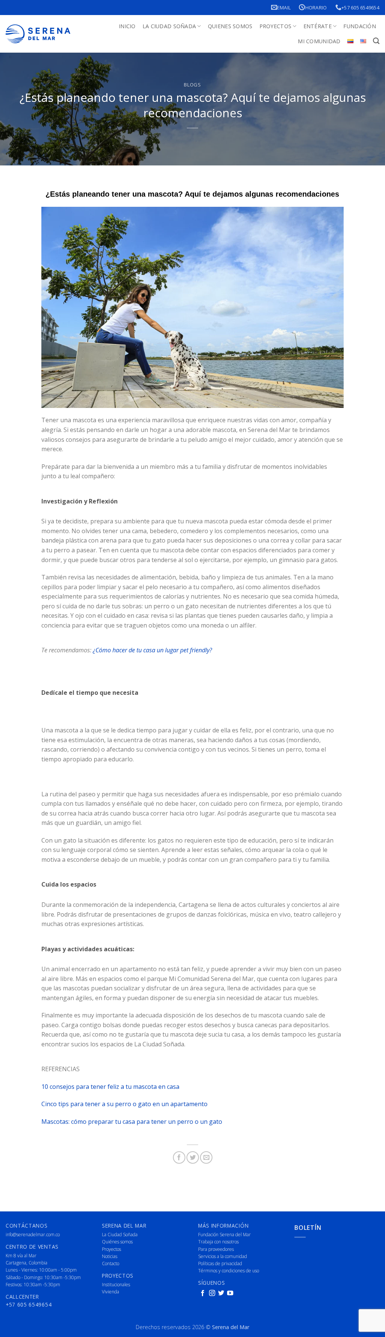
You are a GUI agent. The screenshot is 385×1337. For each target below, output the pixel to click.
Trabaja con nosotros (218, 1241)
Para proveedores (216, 1249)
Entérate (317, 26)
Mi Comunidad (319, 41)
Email (284, 7)
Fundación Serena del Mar (224, 1234)
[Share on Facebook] (179, 1157)
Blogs (192, 84)
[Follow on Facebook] (203, 1293)
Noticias (109, 1256)
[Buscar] (376, 41)
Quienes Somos (230, 26)
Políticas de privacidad (220, 1263)
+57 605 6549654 (360, 7)
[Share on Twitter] (192, 1157)
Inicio (127, 26)
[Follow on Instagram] (212, 1293)
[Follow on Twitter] (221, 1293)
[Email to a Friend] (206, 1157)
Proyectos (275, 26)
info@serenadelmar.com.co (33, 1234)
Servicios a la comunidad (222, 1256)
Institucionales (116, 1284)
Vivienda (110, 1291)
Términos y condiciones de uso (228, 1270)
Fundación (359, 26)
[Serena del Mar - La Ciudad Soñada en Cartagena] (38, 34)
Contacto (110, 1263)
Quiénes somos (117, 1241)
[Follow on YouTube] (230, 1293)
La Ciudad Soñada (169, 26)
